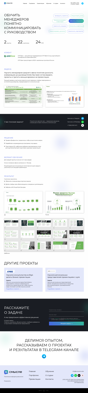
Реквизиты (7, 381)
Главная (25, 3)
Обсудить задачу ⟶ (66, 323)
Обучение (48, 3)
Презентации (40, 3)
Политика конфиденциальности (13, 376)
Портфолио (32, 3)
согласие (56, 318)
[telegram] (82, 3)
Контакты (62, 3)
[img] (13, 372)
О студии (55, 3)
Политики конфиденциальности (72, 319)
